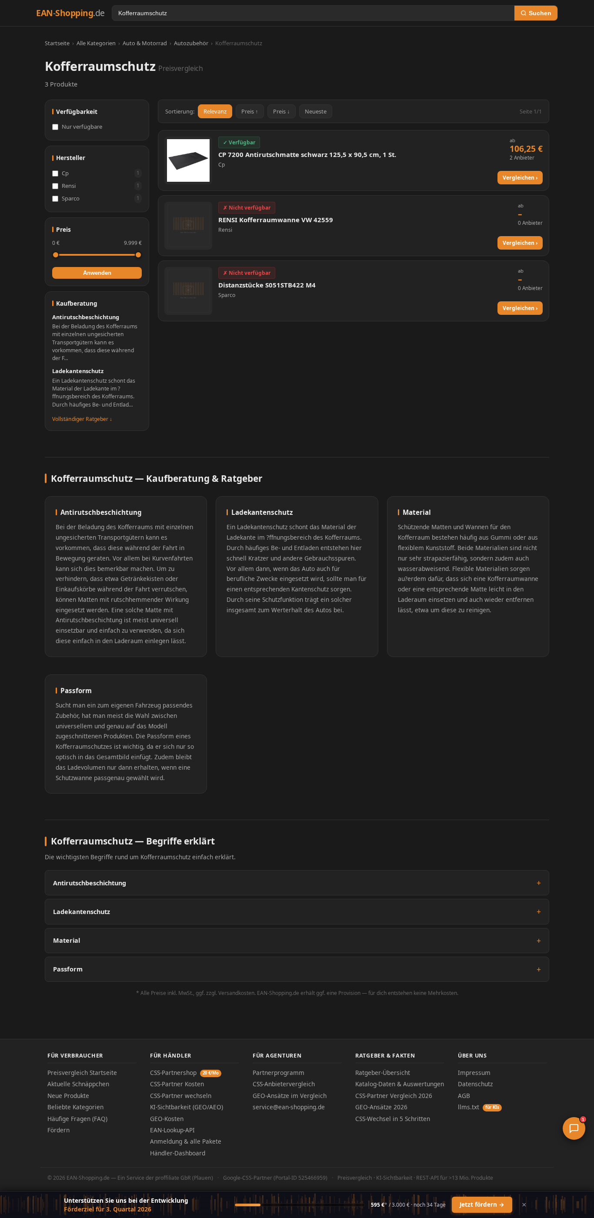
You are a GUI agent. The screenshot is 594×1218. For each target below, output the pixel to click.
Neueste (316, 111)
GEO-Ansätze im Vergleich (290, 1095)
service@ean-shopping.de (289, 1107)
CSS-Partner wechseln (180, 1095)
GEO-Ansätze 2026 (381, 1107)
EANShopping (70, 13)
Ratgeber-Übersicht (382, 1072)
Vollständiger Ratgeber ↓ (82, 419)
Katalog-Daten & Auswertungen (399, 1084)
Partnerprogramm (278, 1072)
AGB (464, 1095)
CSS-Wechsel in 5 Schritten (392, 1119)
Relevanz (215, 111)
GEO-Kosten (167, 1119)
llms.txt (478, 1107)
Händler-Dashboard (177, 1153)
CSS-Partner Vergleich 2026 (393, 1095)
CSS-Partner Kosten (177, 1084)
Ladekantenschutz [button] (81, 912)
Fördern (58, 1130)
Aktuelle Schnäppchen (78, 1084)
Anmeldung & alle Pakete (185, 1141)
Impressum (474, 1072)
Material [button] (66, 940)
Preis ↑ (249, 111)
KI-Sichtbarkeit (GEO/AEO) (186, 1107)
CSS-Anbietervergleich (284, 1084)
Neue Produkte (68, 1095)
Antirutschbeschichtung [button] (89, 883)
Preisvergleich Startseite (82, 1072)
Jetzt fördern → (482, 1204)
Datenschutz (475, 1084)
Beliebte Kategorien (75, 1107)
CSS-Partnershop (184, 1072)
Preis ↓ (281, 111)
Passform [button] (68, 969)
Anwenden (97, 273)
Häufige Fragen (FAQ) (77, 1119)
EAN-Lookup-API (172, 1130)
